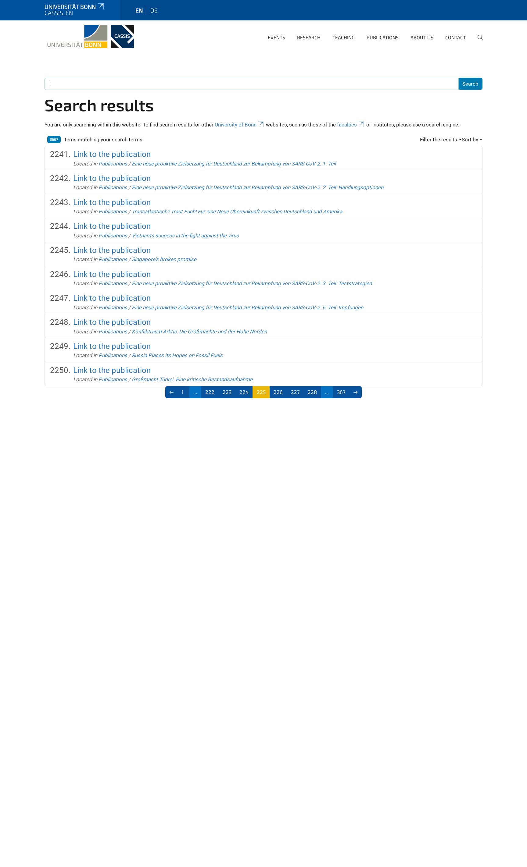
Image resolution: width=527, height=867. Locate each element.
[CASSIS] (89, 36)
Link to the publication (112, 154)
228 (312, 392)
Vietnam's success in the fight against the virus (185, 236)
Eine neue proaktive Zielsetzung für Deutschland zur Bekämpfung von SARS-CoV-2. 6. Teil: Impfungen (247, 307)
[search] (477, 41)
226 (278, 392)
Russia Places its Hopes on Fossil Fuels (177, 355)
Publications (383, 37)
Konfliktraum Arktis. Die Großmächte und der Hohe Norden (199, 332)
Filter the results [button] (438, 140)
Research (309, 37)
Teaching (343, 37)
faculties (347, 125)
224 (244, 392)
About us (421, 37)
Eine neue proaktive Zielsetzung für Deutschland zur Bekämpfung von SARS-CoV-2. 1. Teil (234, 164)
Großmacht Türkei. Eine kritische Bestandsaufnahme (192, 379)
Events (276, 37)
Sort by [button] (470, 140)
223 (227, 392)
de (154, 10)
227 (295, 392)
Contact (455, 37)
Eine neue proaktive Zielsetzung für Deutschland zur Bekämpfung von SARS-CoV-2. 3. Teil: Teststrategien (252, 283)
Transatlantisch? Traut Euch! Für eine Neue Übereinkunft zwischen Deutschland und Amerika (237, 211)
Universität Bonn (70, 6)
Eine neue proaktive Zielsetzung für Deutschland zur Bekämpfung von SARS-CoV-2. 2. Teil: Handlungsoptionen (257, 187)
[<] (171, 392)
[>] (356, 392)
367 (341, 392)
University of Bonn (235, 125)
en (139, 10)
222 (209, 392)
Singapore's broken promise (164, 259)
